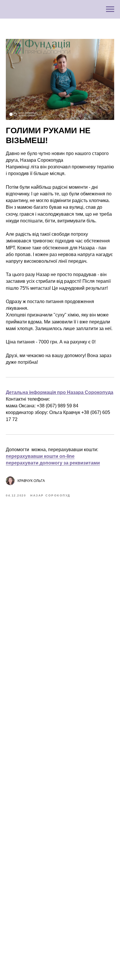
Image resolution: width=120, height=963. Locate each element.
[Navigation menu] (110, 9)
